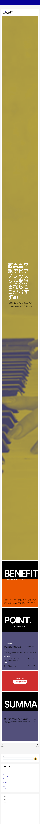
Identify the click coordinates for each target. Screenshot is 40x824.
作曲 (3, 790)
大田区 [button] (5, 808)
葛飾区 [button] (5, 811)
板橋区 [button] (5, 802)
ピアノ (4, 784)
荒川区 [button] (5, 799)
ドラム (4, 780)
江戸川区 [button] (5, 805)
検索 (3, 756)
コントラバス (5, 776)
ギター (4, 774)
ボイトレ (4, 788)
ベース (4, 786)
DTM (4, 768)
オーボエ (4, 772)
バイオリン (5, 782)
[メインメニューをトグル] (38, 2)
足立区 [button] (5, 796)
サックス (4, 778)
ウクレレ (4, 770)
